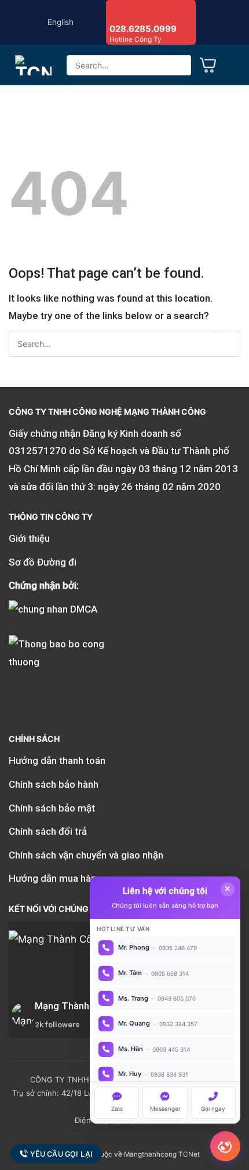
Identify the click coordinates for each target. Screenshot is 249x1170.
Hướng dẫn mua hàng (55, 878)
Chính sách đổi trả (48, 831)
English (60, 22)
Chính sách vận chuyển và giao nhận (86, 855)
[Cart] (208, 65)
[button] (232, 65)
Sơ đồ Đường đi (42, 562)
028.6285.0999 (143, 28)
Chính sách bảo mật (52, 808)
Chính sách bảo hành (53, 784)
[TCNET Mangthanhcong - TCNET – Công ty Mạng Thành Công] (33, 65)
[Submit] (178, 65)
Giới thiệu (29, 538)
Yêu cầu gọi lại (61, 1153)
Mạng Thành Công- (76, 1006)
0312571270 (38, 451)
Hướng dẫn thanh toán (57, 760)
